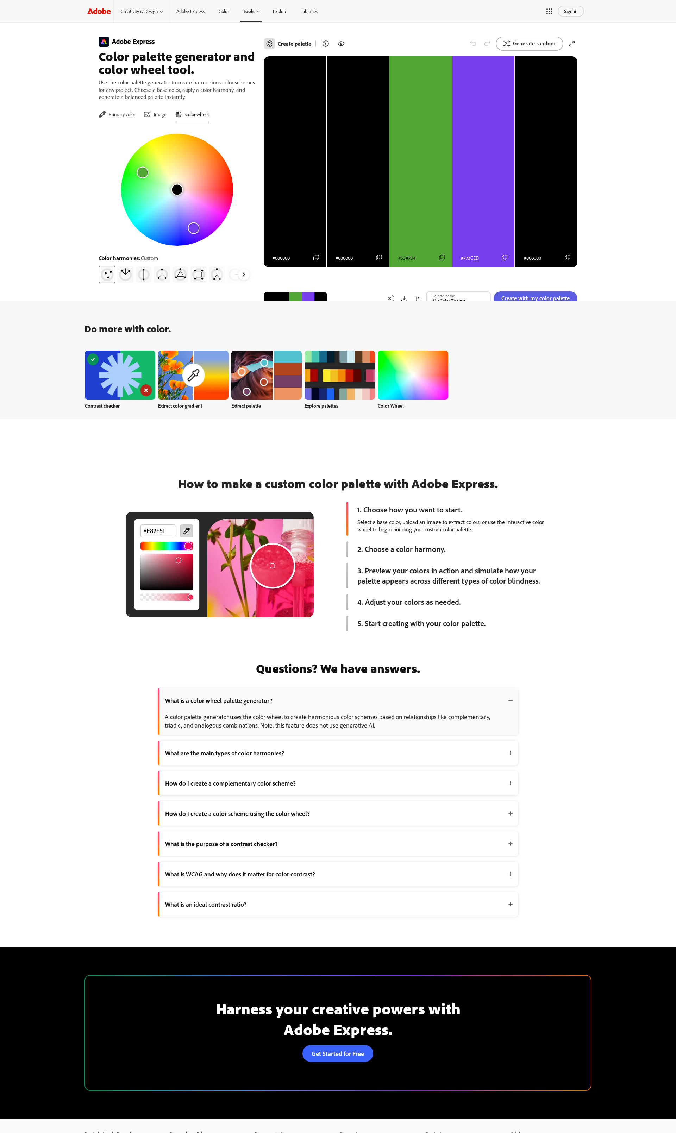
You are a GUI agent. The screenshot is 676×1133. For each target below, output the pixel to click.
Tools (249, 11)
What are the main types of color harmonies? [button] (224, 753)
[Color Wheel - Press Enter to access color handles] (177, 189)
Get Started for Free (338, 1053)
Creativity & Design (139, 11)
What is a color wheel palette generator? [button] (219, 700)
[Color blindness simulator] (341, 43)
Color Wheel (391, 406)
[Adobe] (98, 11)
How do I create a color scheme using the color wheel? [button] (237, 813)
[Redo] (487, 43)
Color (224, 11)
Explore (280, 11)
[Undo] (473, 43)
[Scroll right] (244, 274)
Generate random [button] (534, 43)
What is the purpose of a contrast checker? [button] (221, 844)
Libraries (309, 11)
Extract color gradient (180, 406)
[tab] (117, 114)
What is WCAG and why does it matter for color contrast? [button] (240, 874)
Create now (120, 375)
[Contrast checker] (325, 43)
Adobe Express (190, 11)
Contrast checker (102, 406)
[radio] (107, 274)
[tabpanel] (177, 205)
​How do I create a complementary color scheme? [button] (230, 783)
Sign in (571, 11)
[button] (549, 11)
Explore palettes (321, 406)
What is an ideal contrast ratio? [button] (205, 904)
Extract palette (246, 406)
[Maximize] (571, 43)
